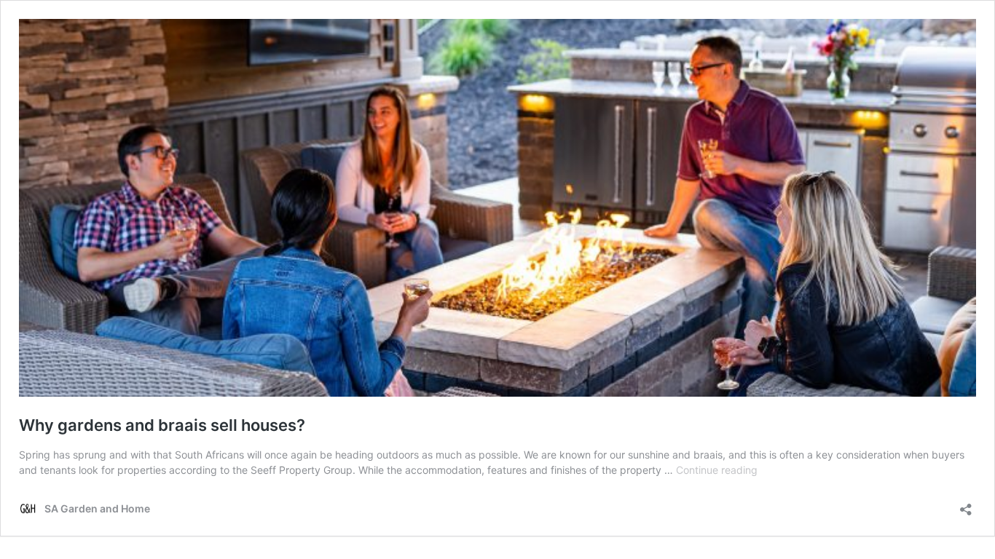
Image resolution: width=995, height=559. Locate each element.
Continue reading (717, 470)
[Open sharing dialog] (966, 504)
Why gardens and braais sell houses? (162, 425)
